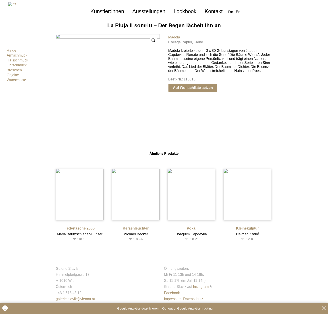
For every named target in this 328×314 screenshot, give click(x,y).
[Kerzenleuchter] (136, 194)
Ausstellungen (148, 11)
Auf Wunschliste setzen (193, 88)
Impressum (172, 299)
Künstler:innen (107, 11)
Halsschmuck (17, 60)
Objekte (13, 75)
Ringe (11, 50)
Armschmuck (17, 55)
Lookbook (185, 11)
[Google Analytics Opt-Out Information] (5, 308)
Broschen (14, 70)
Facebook (172, 293)
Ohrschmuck (17, 65)
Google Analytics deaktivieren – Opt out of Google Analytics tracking (165, 308)
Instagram (201, 287)
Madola (174, 37)
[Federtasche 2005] (80, 194)
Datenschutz (193, 299)
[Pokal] (191, 194)
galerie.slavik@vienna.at (75, 299)
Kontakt (214, 11)
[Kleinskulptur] (247, 194)
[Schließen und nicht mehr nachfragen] (324, 308)
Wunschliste (16, 80)
